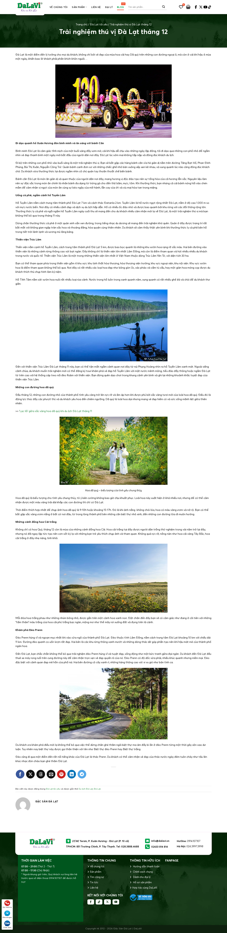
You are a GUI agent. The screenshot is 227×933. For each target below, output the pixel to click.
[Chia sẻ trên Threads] (40, 774)
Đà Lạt (97, 788)
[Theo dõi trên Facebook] (90, 902)
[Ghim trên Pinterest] (61, 774)
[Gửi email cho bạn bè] (51, 774)
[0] (181, 7)
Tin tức (94, 882)
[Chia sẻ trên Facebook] (20, 774)
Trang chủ (81, 24)
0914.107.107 (193, 841)
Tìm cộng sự (97, 877)
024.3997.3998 (194, 846)
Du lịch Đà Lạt (86, 788)
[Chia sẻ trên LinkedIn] (71, 774)
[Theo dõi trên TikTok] (99, 902)
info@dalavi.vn (160, 840)
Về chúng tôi (58, 7)
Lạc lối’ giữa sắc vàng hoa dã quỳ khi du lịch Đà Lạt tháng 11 (56, 411)
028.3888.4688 (130, 846)
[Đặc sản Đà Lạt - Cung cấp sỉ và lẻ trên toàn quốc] (30, 7)
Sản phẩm (78, 7)
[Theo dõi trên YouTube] (116, 902)
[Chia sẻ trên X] (30, 774)
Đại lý (109, 7)
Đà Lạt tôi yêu (99, 24)
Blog (120, 7)
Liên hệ (96, 7)
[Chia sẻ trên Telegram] (82, 774)
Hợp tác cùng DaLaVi (144, 887)
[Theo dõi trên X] (107, 902)
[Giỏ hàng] (188, 7)
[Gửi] (163, 7)
